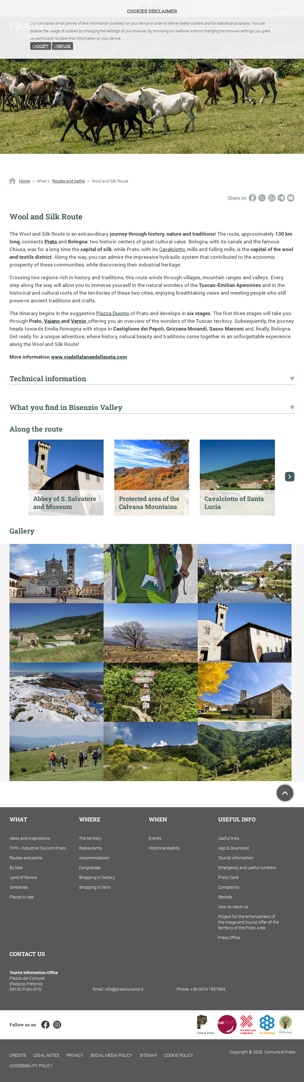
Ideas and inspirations (30, 838)
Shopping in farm (94, 887)
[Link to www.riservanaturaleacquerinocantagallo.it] (285, 1032)
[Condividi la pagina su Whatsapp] (272, 198)
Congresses (90, 867)
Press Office (229, 937)
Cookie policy (178, 1055)
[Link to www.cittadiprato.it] (205, 1032)
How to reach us (233, 906)
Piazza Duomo (112, 313)
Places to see (22, 897)
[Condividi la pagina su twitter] (262, 198)
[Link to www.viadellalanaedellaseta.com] (248, 1032)
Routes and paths (68, 181)
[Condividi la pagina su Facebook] (252, 198)
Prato (51, 241)
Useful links (228, 838)
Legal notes (46, 1055)
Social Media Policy (111, 1055)
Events (155, 838)
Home (24, 181)
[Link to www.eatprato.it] (227, 1032)
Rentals (225, 897)
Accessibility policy (31, 1065)
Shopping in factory (97, 877)
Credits (18, 1055)
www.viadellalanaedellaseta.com (89, 356)
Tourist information (236, 858)
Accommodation (94, 858)
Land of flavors (23, 877)
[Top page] (285, 792)
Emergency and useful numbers (247, 867)
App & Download (233, 848)
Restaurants (90, 848)
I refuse (62, 46)
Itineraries (19, 887)
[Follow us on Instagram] (57, 1025)
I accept (41, 46)
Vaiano (52, 320)
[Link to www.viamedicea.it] (267, 1032)
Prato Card (228, 877)
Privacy (74, 1055)
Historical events (164, 848)
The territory (90, 838)
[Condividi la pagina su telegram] (281, 198)
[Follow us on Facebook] (45, 1025)
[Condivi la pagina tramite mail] (290, 198)
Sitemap (148, 1055)
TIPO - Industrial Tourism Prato (38, 848)
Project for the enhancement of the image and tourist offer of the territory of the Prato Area (248, 922)
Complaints (228, 887)
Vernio (79, 320)
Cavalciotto (172, 249)
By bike (16, 867)
